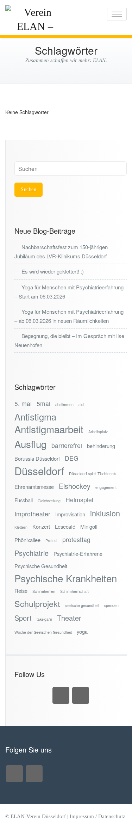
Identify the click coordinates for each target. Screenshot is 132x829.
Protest (51, 540)
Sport (23, 617)
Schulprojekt (37, 603)
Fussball (23, 500)
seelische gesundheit (82, 605)
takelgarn (44, 619)
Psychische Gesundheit (40, 566)
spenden (111, 605)
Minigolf (89, 526)
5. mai (23, 403)
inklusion (105, 513)
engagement (106, 487)
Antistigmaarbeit (48, 429)
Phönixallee (27, 540)
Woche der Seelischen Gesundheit (43, 632)
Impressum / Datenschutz (97, 816)
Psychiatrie (31, 552)
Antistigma (35, 416)
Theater (69, 617)
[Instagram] (60, 695)
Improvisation (70, 514)
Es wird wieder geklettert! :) (52, 271)
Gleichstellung (49, 500)
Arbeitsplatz (98, 431)
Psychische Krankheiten (65, 578)
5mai (43, 403)
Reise (20, 590)
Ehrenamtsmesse (34, 486)
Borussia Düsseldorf (37, 458)
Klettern (20, 527)
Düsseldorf (39, 470)
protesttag (76, 539)
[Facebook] (80, 695)
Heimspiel (79, 499)
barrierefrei (66, 445)
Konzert (41, 526)
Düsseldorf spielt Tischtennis (92, 473)
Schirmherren (43, 591)
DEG (71, 458)
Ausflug (30, 444)
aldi (81, 404)
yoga (82, 631)
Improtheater (32, 513)
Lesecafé (65, 526)
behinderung (101, 445)
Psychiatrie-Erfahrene (78, 553)
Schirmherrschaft (74, 591)
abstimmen (64, 404)
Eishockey (74, 485)
